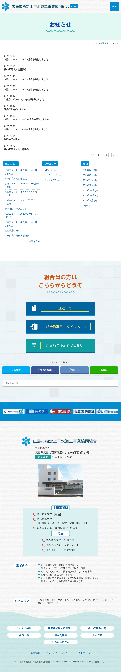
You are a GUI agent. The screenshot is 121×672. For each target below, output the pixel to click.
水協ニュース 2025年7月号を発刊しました (26, 129)
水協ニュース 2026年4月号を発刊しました (26, 79)
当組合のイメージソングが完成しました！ (25, 99)
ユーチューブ (50, 175)
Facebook (46, 369)
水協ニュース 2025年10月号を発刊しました (26, 119)
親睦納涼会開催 (12, 139)
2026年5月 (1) (90, 175)
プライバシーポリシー (58, 653)
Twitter (17, 369)
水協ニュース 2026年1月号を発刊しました (26, 89)
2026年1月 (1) (90, 185)
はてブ (76, 369)
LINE (104, 369)
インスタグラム (51, 180)
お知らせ (48, 170)
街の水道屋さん (60, 642)
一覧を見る (34, 241)
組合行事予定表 (97, 628)
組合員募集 (60, 635)
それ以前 (87, 205)
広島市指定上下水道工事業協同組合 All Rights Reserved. (44, 662)
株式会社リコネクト (99, 662)
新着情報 (35, 653)
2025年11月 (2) (90, 190)
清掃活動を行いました (15, 109)
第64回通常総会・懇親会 (16, 149)
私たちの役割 (24, 628)
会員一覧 (24, 635)
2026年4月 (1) (90, 180)
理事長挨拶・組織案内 (60, 628)
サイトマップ (83, 653)
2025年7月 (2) (90, 200)
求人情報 (97, 635)
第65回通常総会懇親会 (15, 69)
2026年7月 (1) (90, 170)
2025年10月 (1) (90, 195)
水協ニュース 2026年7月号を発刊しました (26, 59)
